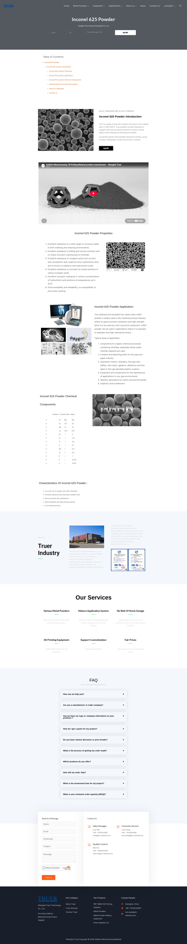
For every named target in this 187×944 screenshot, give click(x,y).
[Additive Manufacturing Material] (8, 5)
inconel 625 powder (51, 62)
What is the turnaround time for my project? (83, 783)
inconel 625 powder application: (61, 75)
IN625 (101, 124)
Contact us (53, 93)
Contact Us (48, 877)
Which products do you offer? (77, 761)
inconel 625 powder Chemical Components (65, 80)
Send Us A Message (56, 89)
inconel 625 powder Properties (60, 71)
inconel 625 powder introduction (59, 67)
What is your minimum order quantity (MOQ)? (84, 794)
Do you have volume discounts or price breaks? (85, 740)
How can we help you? (73, 694)
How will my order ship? (74, 772)
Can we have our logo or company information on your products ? (88, 717)
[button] (180, 6)
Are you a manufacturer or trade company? (83, 705)
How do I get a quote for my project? (80, 729)
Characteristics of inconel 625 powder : (63, 84)
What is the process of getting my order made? (85, 751)
